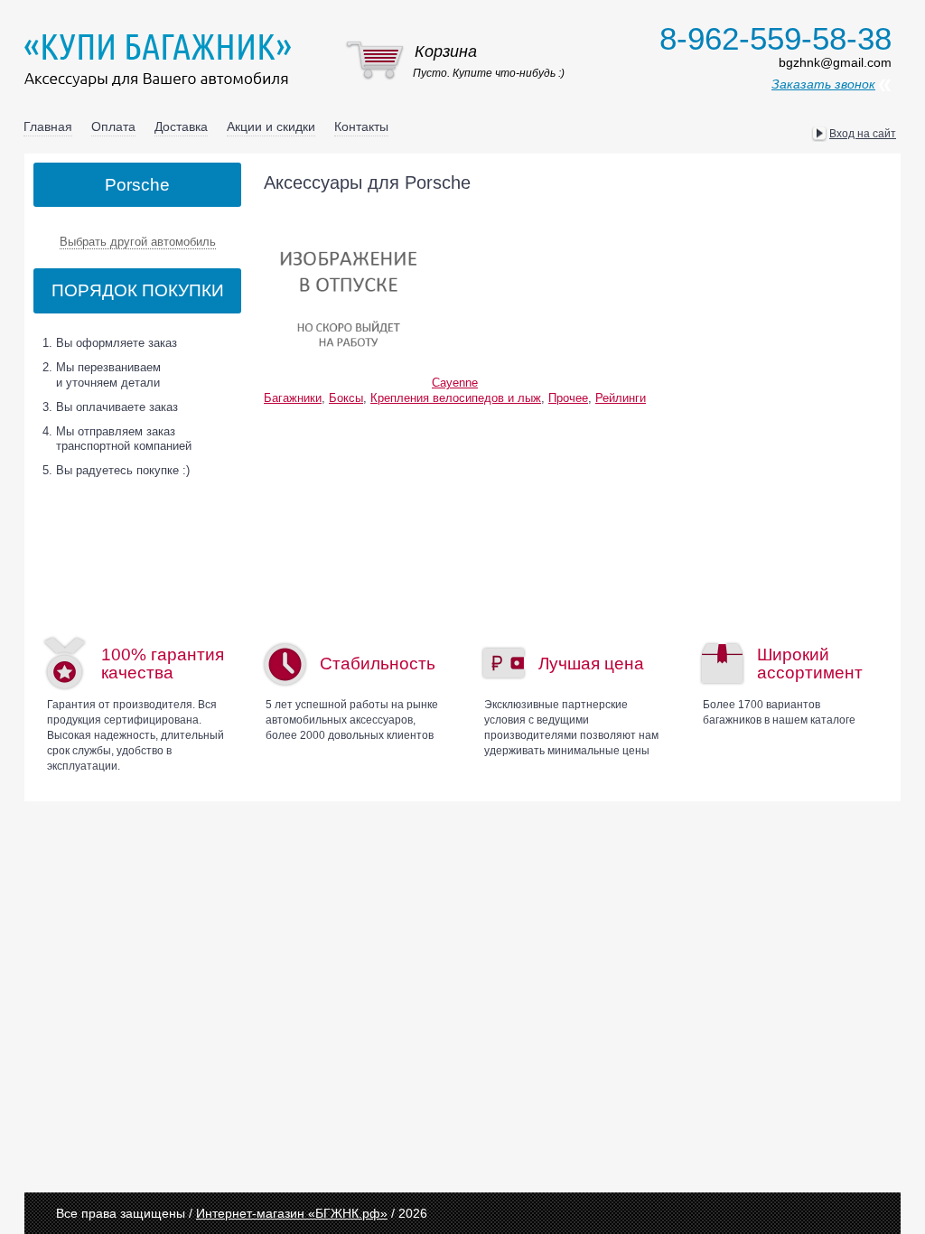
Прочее (568, 398)
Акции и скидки (271, 126)
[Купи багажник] (161, 60)
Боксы (346, 398)
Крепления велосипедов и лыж (455, 398)
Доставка (181, 126)
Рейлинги (620, 398)
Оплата (113, 126)
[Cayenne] (347, 216)
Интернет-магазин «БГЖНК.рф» (292, 1213)
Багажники (293, 398)
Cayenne (455, 382)
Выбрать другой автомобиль (138, 241)
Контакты (361, 126)
